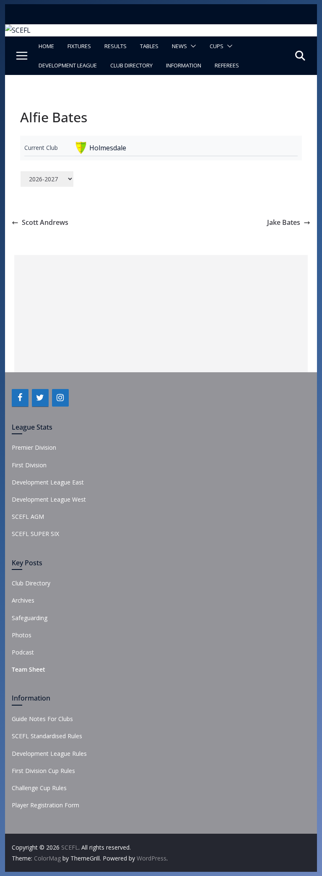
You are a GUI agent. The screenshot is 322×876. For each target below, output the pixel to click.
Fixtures (79, 46)
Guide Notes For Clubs (42, 719)
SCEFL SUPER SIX (35, 534)
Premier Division (34, 447)
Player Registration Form (45, 805)
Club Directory (131, 65)
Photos (21, 635)
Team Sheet (28, 669)
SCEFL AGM (28, 516)
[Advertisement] (161, 313)
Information (183, 65)
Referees (227, 65)
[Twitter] (40, 398)
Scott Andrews (45, 222)
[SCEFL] (18, 30)
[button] (191, 46)
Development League (68, 65)
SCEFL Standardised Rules (47, 736)
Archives (23, 600)
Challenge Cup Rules (39, 788)
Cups (216, 46)
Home (46, 46)
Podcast (23, 652)
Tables (149, 46)
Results (115, 46)
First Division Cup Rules (43, 771)
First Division (29, 465)
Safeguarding (29, 618)
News (179, 46)
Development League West (49, 499)
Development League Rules (49, 753)
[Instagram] (60, 398)
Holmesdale (107, 148)
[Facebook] (20, 398)
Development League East (48, 482)
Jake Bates (283, 222)
